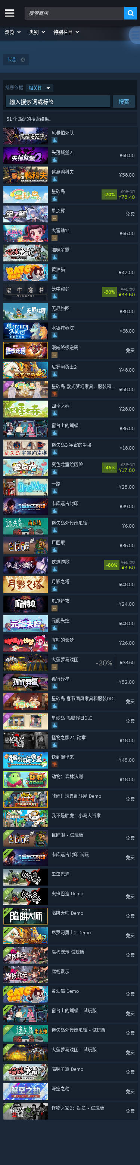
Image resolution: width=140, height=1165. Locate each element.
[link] (133, 194)
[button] (13, 32)
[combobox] (74, 13)
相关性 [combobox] (35, 88)
